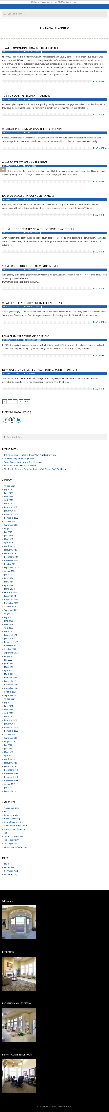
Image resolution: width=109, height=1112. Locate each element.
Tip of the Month (11, 840)
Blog (6, 811)
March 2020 (9, 759)
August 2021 (9, 699)
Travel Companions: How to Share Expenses (31, 48)
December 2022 (11, 642)
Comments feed (11, 871)
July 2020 (8, 745)
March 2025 (9, 546)
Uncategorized (10, 843)
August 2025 (9, 528)
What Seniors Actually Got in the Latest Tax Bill (35, 302)
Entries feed (9, 867)
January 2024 (10, 596)
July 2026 (8, 489)
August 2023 (9, 614)
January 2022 (10, 681)
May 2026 (8, 496)
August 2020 (9, 741)
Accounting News (11, 808)
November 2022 (11, 646)
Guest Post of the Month (15, 829)
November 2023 (11, 603)
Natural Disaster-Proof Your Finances (28, 195)
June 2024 (8, 578)
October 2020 (10, 734)
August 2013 (9, 784)
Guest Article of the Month (15, 826)
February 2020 (10, 763)
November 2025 (11, 518)
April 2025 (8, 543)
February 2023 (10, 635)
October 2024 (10, 564)
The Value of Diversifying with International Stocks (38, 229)
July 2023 (8, 617)
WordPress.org (10, 874)
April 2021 (8, 713)
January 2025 (10, 553)
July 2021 (8, 702)
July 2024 (8, 575)
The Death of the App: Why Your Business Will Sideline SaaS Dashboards (35, 469)
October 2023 (10, 606)
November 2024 (11, 560)
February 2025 (10, 550)
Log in (7, 864)
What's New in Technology (15, 847)
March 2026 (9, 504)
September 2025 (11, 525)
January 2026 (10, 511)
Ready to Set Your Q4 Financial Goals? (20, 465)
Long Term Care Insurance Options (25, 336)
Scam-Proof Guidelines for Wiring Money (30, 266)
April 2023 (8, 628)
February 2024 (10, 592)
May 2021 (8, 709)
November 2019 (11, 773)
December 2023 (11, 599)
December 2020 (11, 727)
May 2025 (8, 539)
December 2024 (11, 557)
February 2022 (10, 677)
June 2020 (8, 748)
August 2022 (9, 656)
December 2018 (11, 777)
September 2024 (11, 567)
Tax (5, 833)
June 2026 (8, 493)
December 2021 (11, 685)
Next (27, 401)
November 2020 (11, 731)
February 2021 (10, 720)
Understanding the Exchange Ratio (19, 458)
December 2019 (11, 770)
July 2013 (8, 788)
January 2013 (10, 791)
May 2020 (8, 752)
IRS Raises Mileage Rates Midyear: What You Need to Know (53, 2)
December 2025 (11, 514)
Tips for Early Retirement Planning (26, 95)
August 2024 (9, 571)
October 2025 (10, 521)
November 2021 (11, 688)
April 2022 (8, 670)
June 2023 (8, 621)
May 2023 (8, 624)
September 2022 (11, 653)
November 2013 (11, 780)
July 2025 (8, 532)
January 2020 (10, 766)
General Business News (14, 822)
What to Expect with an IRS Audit (24, 162)
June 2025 (8, 535)
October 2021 (10, 692)
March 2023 (9, 631)
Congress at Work (12, 815)
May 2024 (8, 582)
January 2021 (10, 724)
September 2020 (11, 738)
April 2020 (8, 756)
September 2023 (11, 610)
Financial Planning (12, 818)
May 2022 (8, 667)
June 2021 (8, 706)
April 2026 (8, 500)
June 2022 (8, 663)
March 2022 (9, 674)
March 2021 (9, 717)
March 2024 (9, 589)
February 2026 (10, 507)
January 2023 (10, 638)
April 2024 (8, 585)
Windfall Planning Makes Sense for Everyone (32, 129)
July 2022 (8, 660)
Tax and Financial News (14, 836)
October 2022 (10, 649)
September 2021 (11, 695)
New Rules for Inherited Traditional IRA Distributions (39, 369)
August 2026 (9, 486)
